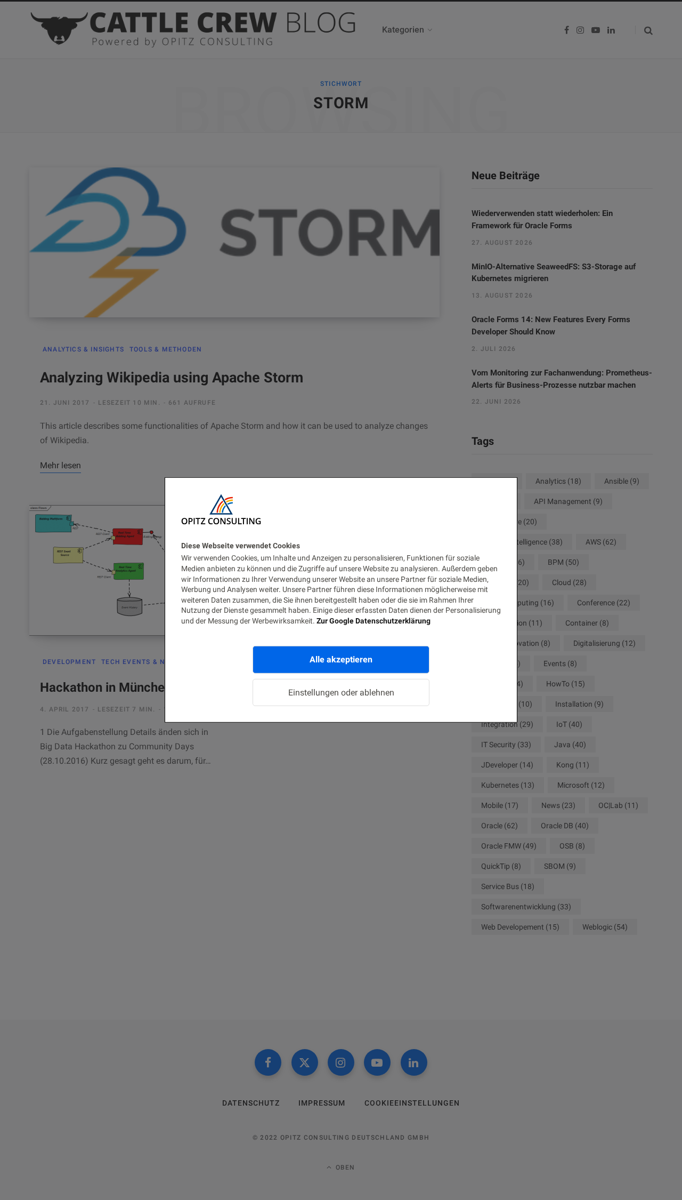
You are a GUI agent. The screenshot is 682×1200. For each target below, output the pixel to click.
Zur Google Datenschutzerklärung (373, 621)
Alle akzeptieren (341, 659)
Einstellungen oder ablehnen (341, 692)
